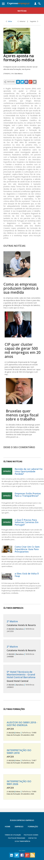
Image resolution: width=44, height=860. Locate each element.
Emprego (19, 826)
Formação (33, 826)
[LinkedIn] (18, 82)
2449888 (21, 651)
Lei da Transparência (22, 841)
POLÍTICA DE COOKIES (31, 835)
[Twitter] (22, 82)
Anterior (21, 21)
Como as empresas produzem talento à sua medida (20, 288)
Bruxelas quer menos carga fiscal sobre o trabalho (22, 415)
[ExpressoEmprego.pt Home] (18, 3)
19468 (22, 728)
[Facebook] (26, 82)
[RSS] (32, 855)
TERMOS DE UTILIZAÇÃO (13, 835)
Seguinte (33, 21)
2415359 (21, 626)
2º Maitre (12, 621)
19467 (21, 756)
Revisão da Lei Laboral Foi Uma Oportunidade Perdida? (29, 471)
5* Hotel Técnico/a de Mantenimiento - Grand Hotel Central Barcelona (21, 674)
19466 (21, 787)
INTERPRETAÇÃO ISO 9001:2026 (19, 783)
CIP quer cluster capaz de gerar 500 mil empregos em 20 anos (23, 350)
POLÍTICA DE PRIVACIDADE (16, 838)
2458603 (21, 679)
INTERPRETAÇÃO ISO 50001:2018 (19, 752)
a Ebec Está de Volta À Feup (27, 574)
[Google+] (30, 82)
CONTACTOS (32, 838)
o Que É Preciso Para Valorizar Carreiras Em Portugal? (26, 522)
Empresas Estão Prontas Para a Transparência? (28, 494)
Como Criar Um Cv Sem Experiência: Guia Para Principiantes (27, 549)
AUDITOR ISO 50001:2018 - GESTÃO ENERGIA (22, 724)
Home (7, 826)
